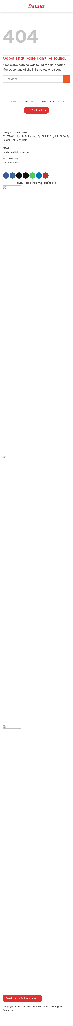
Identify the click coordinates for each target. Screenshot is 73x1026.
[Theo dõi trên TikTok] (19, 175)
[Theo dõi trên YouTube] (46, 175)
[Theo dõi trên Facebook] (6, 175)
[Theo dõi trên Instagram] (13, 175)
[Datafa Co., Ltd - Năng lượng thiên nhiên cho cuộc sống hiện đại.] (37, 6)
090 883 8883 (11, 162)
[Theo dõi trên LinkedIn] (39, 175)
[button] (5, 6)
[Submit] (66, 79)
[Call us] (32, 175)
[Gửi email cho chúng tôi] (26, 175)
